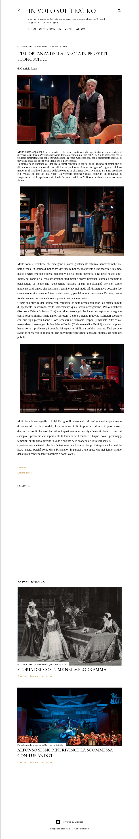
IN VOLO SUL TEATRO (62, 10)
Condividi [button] (22, 467)
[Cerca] (119, 10)
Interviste (66, 29)
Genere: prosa (24, 472)
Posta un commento (41, 676)
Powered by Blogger (72, 821)
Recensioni (47, 29)
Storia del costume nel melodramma (61, 669)
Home (32, 29)
